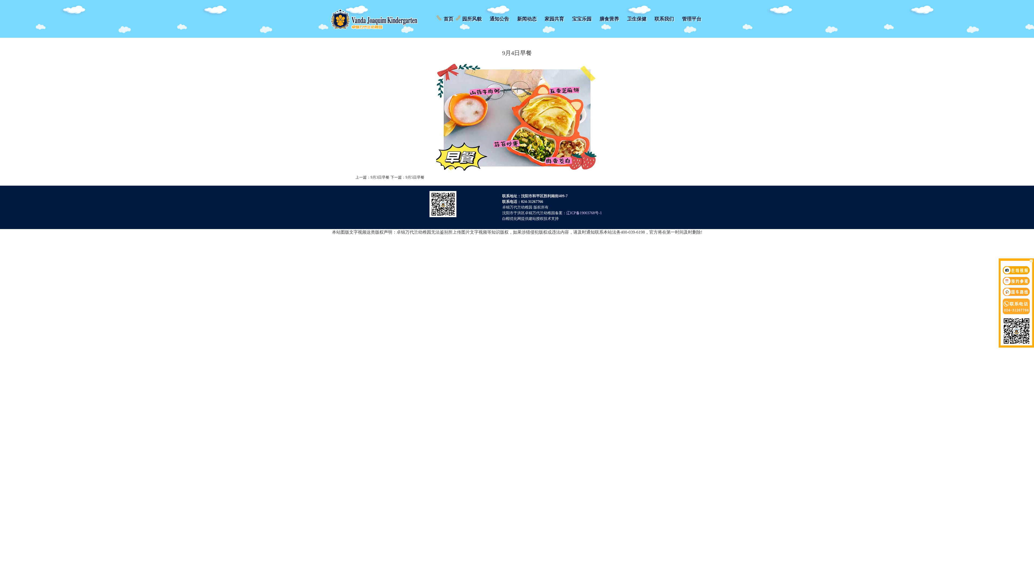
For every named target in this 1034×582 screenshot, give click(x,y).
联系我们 (664, 19)
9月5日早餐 (415, 177)
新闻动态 (527, 19)
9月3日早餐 (380, 177)
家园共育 (554, 19)
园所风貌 (472, 19)
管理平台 (691, 19)
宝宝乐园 (582, 19)
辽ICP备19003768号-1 (584, 213)
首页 (448, 19)
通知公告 (499, 19)
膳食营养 (609, 19)
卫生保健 (637, 19)
